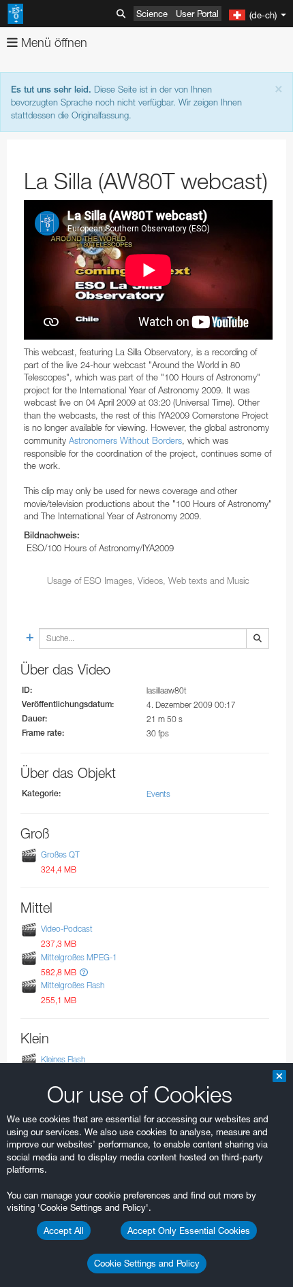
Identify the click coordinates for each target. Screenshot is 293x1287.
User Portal (197, 13)
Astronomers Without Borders (125, 440)
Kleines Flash (63, 1059)
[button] (84, 972)
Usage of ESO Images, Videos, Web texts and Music (148, 580)
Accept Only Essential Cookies (188, 1230)
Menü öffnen (52, 42)
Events (158, 794)
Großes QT (60, 854)
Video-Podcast (67, 929)
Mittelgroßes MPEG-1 (79, 957)
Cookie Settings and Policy (147, 1263)
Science (152, 13)
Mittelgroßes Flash (72, 985)
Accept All (64, 1230)
